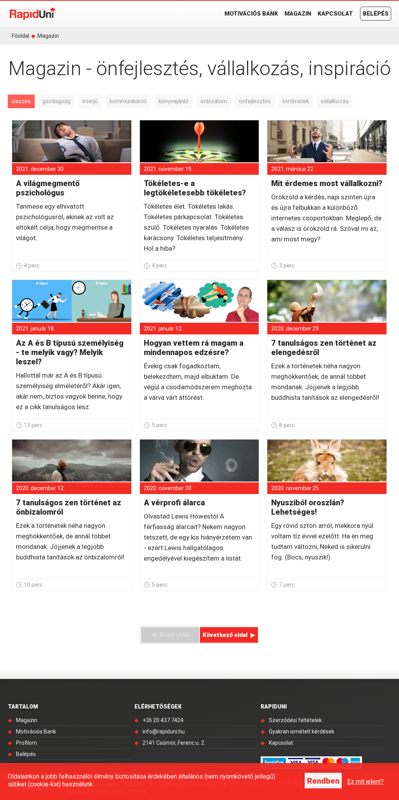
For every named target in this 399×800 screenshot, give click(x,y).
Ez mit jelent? (365, 781)
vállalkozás (335, 101)
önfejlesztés (255, 101)
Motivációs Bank (251, 13)
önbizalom (213, 101)
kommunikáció (128, 101)
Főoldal (20, 36)
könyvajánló (174, 101)
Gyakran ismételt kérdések (301, 731)
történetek (295, 101)
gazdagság (56, 101)
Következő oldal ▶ (229, 634)
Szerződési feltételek (295, 720)
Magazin (297, 13)
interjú (90, 101)
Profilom (26, 743)
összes (21, 101)
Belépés (375, 13)
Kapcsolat (335, 13)
